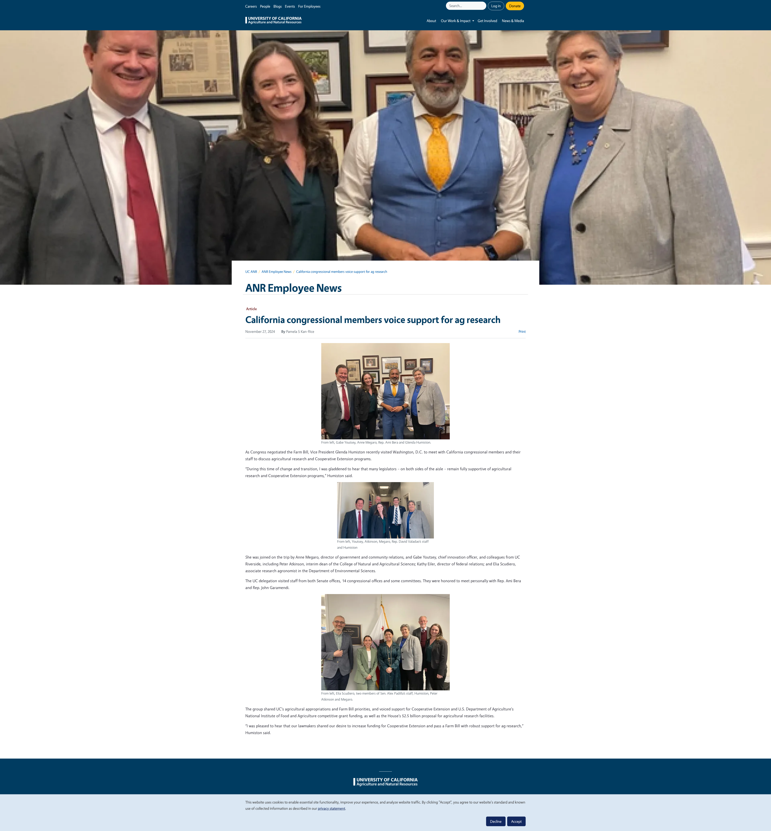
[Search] (483, 6)
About (431, 20)
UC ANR (251, 271)
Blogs (277, 6)
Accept (516, 821)
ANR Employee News (277, 271)
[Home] (273, 21)
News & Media (513, 20)
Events (290, 6)
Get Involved (487, 20)
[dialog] (385, 812)
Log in (496, 5)
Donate (515, 5)
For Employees (309, 6)
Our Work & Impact (455, 20)
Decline (496, 821)
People (265, 6)
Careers (251, 6)
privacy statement (331, 808)
